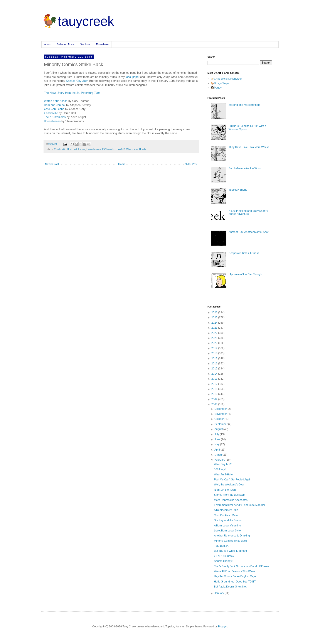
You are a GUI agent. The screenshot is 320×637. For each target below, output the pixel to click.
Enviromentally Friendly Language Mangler (239, 505)
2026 (214, 312)
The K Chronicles (55, 117)
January (219, 593)
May (217, 444)
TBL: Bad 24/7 (222, 545)
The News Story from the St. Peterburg (72, 92)
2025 (214, 317)
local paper (132, 77)
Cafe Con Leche (54, 109)
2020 (214, 343)
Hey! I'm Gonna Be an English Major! (235, 576)
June (217, 439)
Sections (85, 44)
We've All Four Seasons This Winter (235, 571)
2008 (214, 404)
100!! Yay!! (220, 469)
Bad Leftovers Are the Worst (245, 168)
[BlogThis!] (76, 144)
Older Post (191, 164)
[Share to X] (80, 144)
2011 (214, 389)
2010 (214, 394)
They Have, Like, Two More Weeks (249, 147)
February (220, 459)
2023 (214, 327)
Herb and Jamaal (54, 105)
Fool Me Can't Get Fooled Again (232, 479)
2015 (214, 368)
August (218, 429)
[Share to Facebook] (85, 144)
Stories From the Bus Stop (229, 494)
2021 (214, 338)
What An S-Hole (223, 474)
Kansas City (77, 80)
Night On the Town (225, 489)
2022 (214, 333)
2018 (214, 353)
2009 (214, 399)
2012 (214, 384)
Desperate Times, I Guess (244, 253)
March (218, 454)
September (221, 424)
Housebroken (52, 121)
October (219, 418)
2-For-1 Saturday (224, 556)
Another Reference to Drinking (232, 535)
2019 (214, 348)
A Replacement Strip (226, 510)
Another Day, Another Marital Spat (248, 232)
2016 (214, 363)
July (217, 434)
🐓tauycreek (77, 21)
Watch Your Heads (55, 100)
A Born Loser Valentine (227, 525)
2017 (214, 358)
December (220, 408)
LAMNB (121, 149)
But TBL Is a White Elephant (230, 550)
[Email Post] (65, 144)
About (47, 44)
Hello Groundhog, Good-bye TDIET (235, 581)
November (220, 413)
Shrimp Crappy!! (223, 561)
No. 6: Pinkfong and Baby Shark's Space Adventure (248, 212)
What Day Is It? (223, 464)
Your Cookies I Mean (226, 515)
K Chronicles (109, 149)
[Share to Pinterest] (89, 144)
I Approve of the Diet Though (245, 274)
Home (121, 164)
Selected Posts (65, 44)
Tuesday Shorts (238, 189)
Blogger (222, 626)
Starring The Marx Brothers (244, 104)
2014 (214, 373)
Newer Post (52, 164)
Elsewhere (102, 44)
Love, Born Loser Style (227, 530)
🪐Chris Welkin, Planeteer (226, 78)
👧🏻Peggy (216, 87)
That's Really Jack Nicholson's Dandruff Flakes (241, 566)
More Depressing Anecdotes (231, 500)
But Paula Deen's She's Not (230, 586)
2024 (214, 322)
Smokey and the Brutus (227, 520)
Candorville (51, 113)
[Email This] (72, 144)
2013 (214, 378)
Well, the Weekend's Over (229, 484)
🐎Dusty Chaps (220, 83)
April (217, 449)
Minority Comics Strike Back (230, 540)
